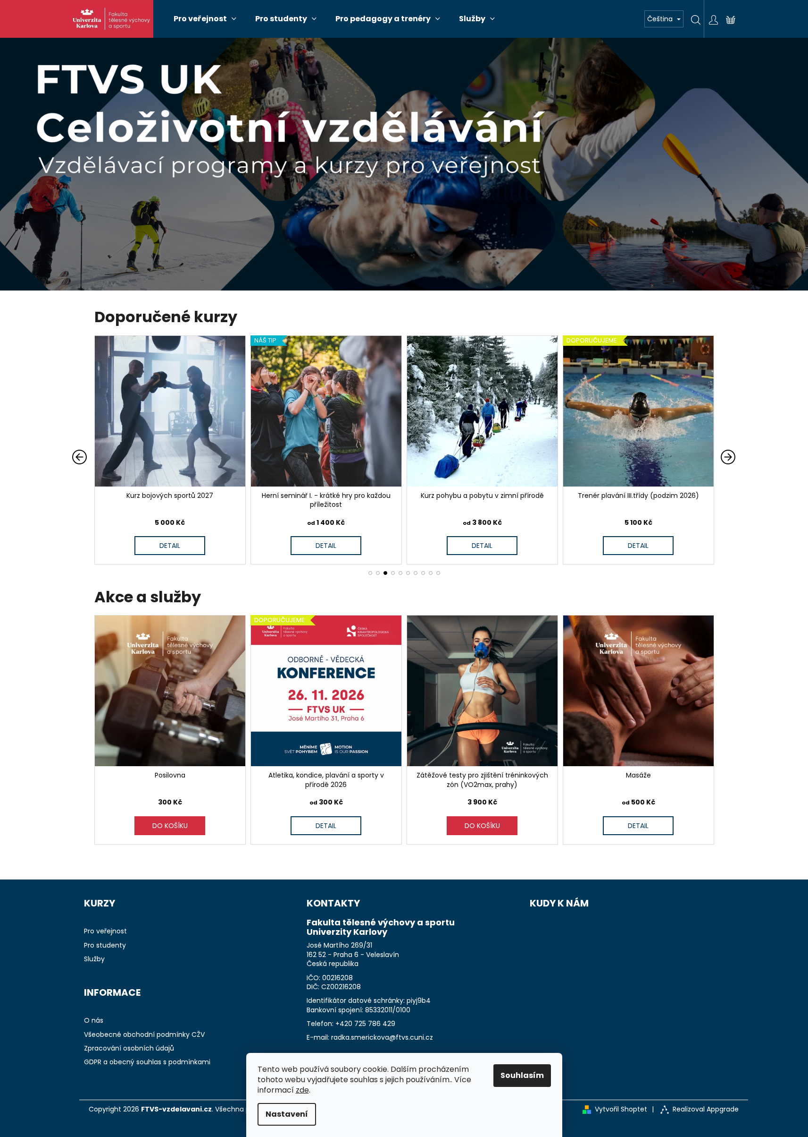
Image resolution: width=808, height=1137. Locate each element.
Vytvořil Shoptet (621, 1109)
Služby (94, 959)
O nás (93, 1020)
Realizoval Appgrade (706, 1109)
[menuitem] (205, 19)
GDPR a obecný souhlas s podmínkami (147, 1062)
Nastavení (287, 1114)
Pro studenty (105, 945)
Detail (152, 545)
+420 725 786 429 (365, 1023)
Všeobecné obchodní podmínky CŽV (144, 1034)
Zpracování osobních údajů (129, 1048)
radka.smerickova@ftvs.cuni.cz (382, 1037)
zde (302, 1090)
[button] (370, 573)
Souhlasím (522, 1075)
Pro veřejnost (105, 931)
